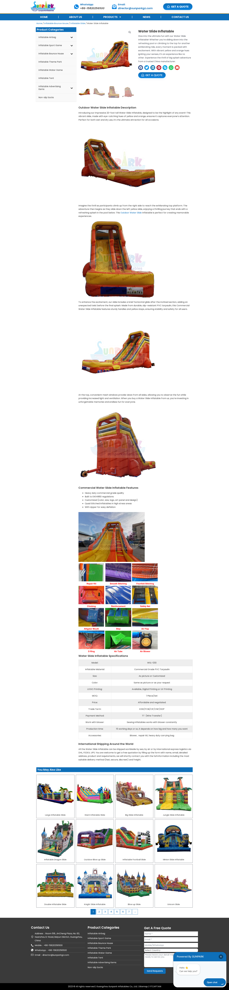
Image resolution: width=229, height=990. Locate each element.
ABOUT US (75, 17)
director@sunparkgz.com (135, 8)
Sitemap (143, 986)
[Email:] (114, 6)
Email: (121, 4)
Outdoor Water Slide (131, 212)
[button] (129, 32)
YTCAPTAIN (155, 986)
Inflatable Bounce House (56, 23)
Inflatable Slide (77, 23)
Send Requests (155, 970)
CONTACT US (180, 17)
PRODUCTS (110, 17)
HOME (44, 17)
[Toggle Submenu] (71, 37)
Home (39, 23)
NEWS (146, 17)
